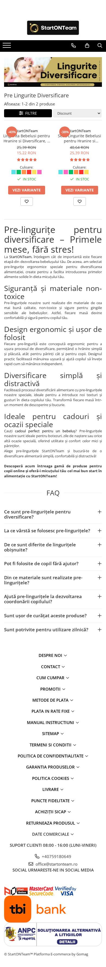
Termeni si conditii (51, 744)
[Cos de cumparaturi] (87, 45)
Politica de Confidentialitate (51, 756)
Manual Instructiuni (51, 722)
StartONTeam (26, 130)
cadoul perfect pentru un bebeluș (45, 430)
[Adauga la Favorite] (26, 201)
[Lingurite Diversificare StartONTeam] (53, 72)
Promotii (51, 689)
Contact (51, 666)
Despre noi (51, 655)
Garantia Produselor (51, 767)
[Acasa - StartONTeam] (53, 27)
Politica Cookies (51, 778)
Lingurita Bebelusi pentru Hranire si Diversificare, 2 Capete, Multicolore (26, 138)
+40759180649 (56, 856)
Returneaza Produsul (51, 823)
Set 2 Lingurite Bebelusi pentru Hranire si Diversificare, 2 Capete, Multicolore (79, 138)
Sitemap (51, 733)
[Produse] (7, 47)
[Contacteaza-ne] (73, 45)
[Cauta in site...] (100, 45)
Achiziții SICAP (51, 811)
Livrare (51, 789)
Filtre (30, 113)
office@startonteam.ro (56, 864)
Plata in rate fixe (51, 711)
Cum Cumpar (51, 677)
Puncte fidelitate (51, 800)
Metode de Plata (51, 700)
